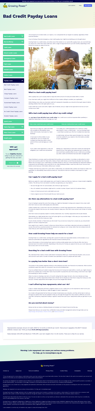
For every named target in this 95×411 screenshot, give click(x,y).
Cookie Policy (63, 370)
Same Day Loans (9, 127)
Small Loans (8, 138)
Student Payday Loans (11, 116)
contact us (76, 393)
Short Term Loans (9, 132)
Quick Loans (8, 121)
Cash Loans (7, 47)
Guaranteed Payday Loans (12, 102)
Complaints (77, 370)
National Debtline (59, 311)
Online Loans (8, 75)
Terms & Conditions (33, 370)
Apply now (18, 370)
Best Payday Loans (9, 89)
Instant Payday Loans (10, 107)
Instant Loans (8, 69)
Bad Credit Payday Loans (11, 85)
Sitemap (89, 370)
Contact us (6, 370)
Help (80, 5)
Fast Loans (7, 64)
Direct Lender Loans (10, 53)
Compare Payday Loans (11, 98)
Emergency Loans (9, 58)
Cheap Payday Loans (10, 93)
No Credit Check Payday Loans (13, 111)
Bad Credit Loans (9, 36)
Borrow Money (8, 42)
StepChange (32, 311)
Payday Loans (8, 80)
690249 (9, 404)
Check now (12, 163)
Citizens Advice (47, 311)
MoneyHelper (39, 311)
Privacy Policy (49, 370)
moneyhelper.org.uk (68, 1)
